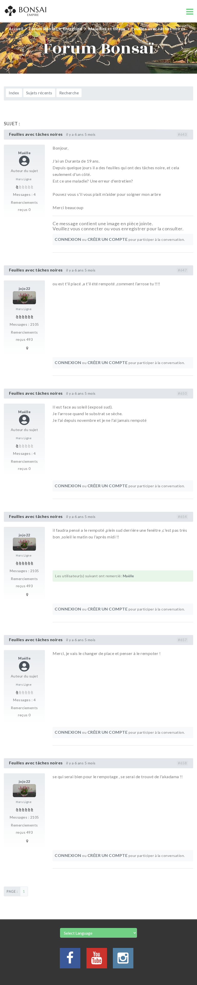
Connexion (68, 239)
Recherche (69, 92)
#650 (182, 393)
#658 (182, 763)
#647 (182, 270)
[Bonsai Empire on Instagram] (123, 960)
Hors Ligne (24, 179)
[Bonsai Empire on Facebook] (70, 960)
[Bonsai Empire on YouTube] (96, 960)
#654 (182, 517)
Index (14, 92)
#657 (182, 640)
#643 (182, 134)
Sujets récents (39, 92)
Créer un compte (107, 239)
